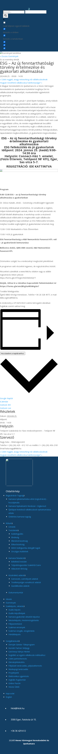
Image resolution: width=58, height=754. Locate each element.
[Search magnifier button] (5, 16)
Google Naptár (6, 398)
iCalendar (4, 401)
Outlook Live (5, 408)
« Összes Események (9, 56)
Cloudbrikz (32, 751)
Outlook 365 (5, 405)
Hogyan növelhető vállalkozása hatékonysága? (21, 82)
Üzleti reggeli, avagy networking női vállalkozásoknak (23, 79)
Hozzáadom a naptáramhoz (12, 353)
